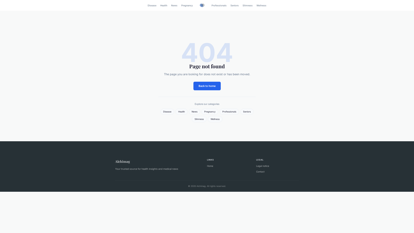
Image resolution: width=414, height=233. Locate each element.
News (174, 5)
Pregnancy (187, 5)
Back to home (207, 86)
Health (163, 5)
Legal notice (262, 166)
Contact (260, 171)
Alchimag (122, 161)
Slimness (248, 5)
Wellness (261, 5)
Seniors (234, 5)
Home (210, 166)
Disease (152, 5)
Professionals (219, 5)
